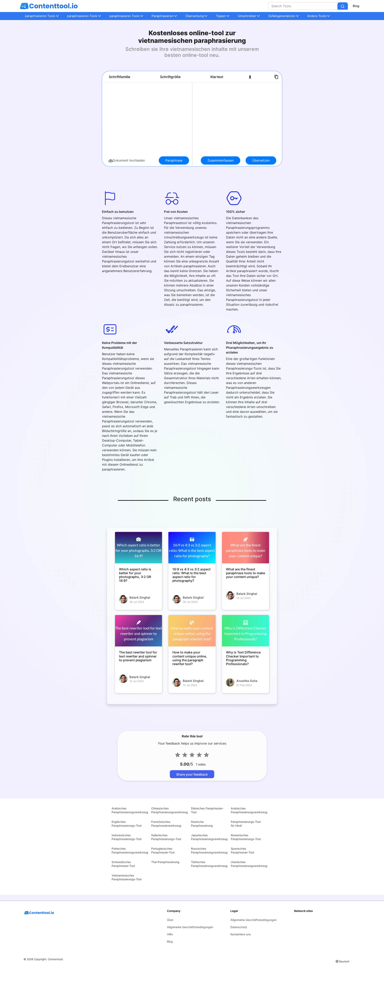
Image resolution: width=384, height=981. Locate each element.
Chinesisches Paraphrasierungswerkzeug (169, 810)
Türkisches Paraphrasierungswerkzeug (209, 863)
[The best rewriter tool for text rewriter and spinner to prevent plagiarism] (138, 630)
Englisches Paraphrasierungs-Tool (126, 823)
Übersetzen (261, 160)
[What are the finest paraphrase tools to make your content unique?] (245, 547)
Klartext (216, 77)
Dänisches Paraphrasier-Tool (207, 810)
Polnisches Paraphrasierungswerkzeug (130, 850)
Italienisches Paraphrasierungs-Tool (166, 837)
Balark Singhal (139, 597)
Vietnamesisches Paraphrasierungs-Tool (126, 877)
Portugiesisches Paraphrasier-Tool (162, 850)
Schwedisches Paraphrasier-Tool (123, 863)
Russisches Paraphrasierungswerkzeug (209, 850)
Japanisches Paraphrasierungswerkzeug (209, 837)
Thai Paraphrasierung (165, 862)
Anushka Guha (246, 681)
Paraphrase (173, 160)
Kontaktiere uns (240, 934)
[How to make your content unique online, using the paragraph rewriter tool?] (191, 630)
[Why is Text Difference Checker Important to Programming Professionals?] (245, 630)
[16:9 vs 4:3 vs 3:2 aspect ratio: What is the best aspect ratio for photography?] (191, 547)
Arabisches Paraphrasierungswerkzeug (130, 810)
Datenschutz (238, 927)
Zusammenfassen (220, 160)
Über (170, 920)
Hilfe (170, 934)
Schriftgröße (170, 77)
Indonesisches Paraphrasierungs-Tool (126, 837)
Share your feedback (192, 774)
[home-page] (49, 6)
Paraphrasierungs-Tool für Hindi (246, 823)
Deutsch (344, 961)
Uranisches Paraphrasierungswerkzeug (249, 863)
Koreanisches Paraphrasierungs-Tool (246, 837)
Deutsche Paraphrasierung (202, 823)
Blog (356, 6)
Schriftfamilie (119, 77)
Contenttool (55, 959)
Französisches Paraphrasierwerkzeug (166, 823)
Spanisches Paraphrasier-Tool (242, 850)
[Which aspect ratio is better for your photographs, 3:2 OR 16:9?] (138, 547)
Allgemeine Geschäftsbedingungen (190, 927)
